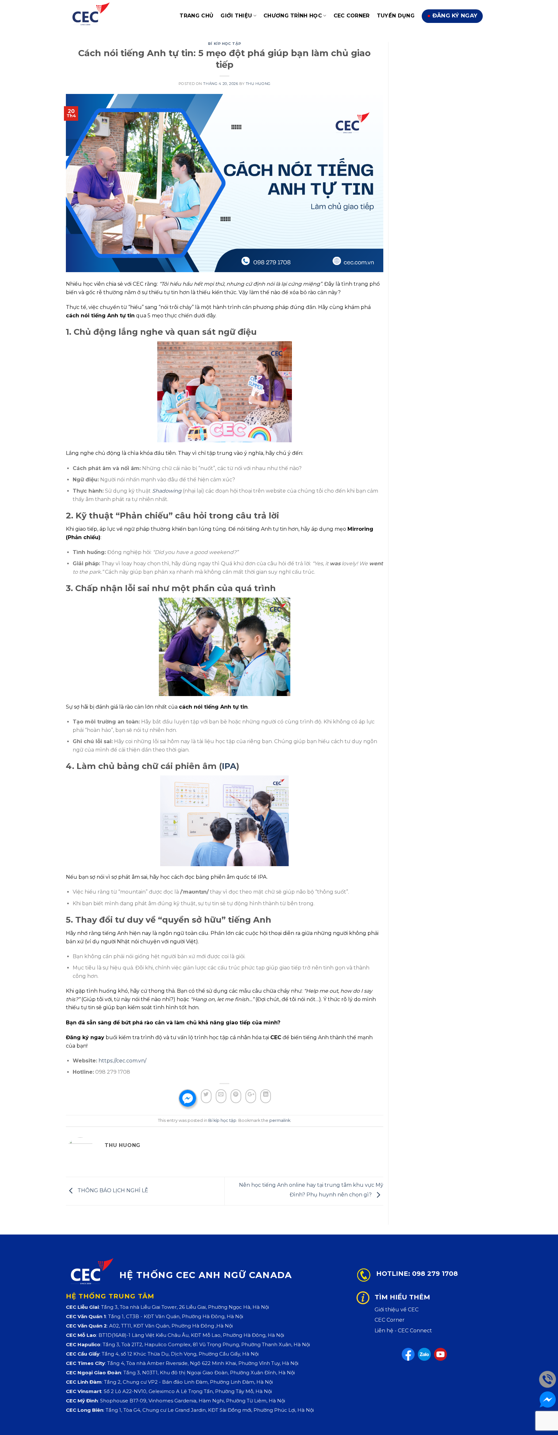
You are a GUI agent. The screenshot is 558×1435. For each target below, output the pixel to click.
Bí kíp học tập (224, 43)
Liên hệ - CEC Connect (403, 1330)
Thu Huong (258, 83)
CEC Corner (352, 16)
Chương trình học (293, 16)
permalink (279, 1120)
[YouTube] (440, 1354)
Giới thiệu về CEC (396, 1310)
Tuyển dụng (396, 16)
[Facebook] (408, 1354)
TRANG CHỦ (196, 16)
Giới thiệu (236, 16)
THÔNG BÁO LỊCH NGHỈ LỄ (112, 1191)
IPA (229, 766)
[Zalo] (424, 1354)
